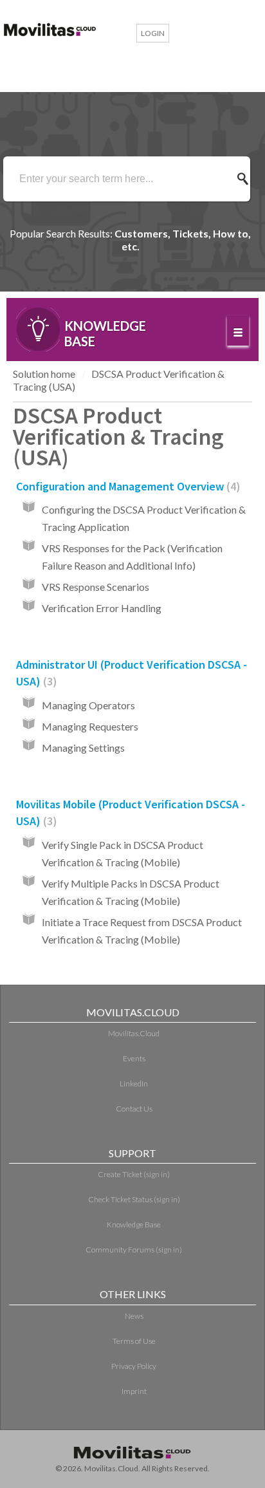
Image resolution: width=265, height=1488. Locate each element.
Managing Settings (83, 747)
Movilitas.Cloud (134, 1033)
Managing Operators (88, 705)
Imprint (134, 1391)
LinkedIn (134, 1083)
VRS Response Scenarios (95, 587)
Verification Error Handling (101, 608)
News (134, 1316)
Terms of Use (134, 1341)
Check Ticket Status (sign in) (134, 1199)
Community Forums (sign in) (134, 1249)
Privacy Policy (133, 1366)
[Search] (246, 178)
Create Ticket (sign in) (134, 1174)
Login (153, 33)
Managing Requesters (90, 726)
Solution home (44, 373)
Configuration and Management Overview (126, 486)
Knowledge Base (134, 1224)
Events (134, 1058)
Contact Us (134, 1108)
